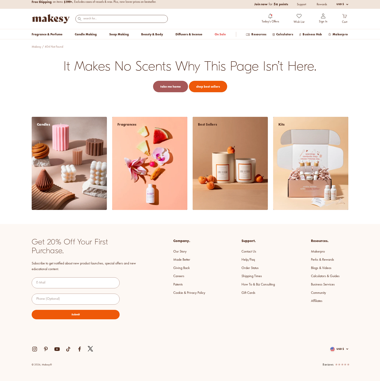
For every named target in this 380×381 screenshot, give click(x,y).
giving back (181, 268)
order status (250, 268)
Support (301, 4)
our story (179, 251)
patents (178, 284)
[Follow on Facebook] (79, 349)
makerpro (318, 251)
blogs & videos (321, 268)
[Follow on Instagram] (35, 349)
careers (178, 276)
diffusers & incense (188, 34)
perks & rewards (322, 260)
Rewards (322, 4)
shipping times (251, 276)
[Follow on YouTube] (57, 349)
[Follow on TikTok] (68, 349)
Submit (75, 314)
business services (323, 284)
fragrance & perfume (47, 34)
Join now (261, 4)
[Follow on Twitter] (90, 349)
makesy (36, 46)
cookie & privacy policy (189, 293)
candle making (86, 34)
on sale (220, 34)
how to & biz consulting (258, 284)
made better (181, 260)
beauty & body (152, 34)
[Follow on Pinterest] (46, 349)
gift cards (248, 293)
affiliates (316, 301)
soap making (119, 34)
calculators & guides (325, 276)
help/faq (248, 260)
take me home (170, 86)
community (318, 293)
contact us (248, 251)
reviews (328, 365)
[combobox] (121, 18)
